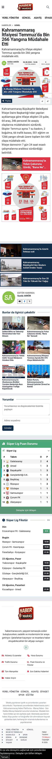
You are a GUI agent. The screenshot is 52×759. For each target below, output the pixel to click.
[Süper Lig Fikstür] (48, 520)
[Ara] (47, 7)
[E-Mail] (19, 301)
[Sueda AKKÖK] (8, 297)
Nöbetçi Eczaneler (13, 655)
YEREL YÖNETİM (10, 17)
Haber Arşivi (10, 678)
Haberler (6, 25)
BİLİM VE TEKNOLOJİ (13, 732)
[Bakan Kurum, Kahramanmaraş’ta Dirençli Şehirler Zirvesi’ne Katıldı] (38, 371)
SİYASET (44, 691)
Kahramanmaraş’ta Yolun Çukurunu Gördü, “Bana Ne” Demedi (38, 333)
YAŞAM (8, 742)
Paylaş (8, 101)
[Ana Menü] (3, 7)
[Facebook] (24, 301)
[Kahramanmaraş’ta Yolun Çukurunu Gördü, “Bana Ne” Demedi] (38, 323)
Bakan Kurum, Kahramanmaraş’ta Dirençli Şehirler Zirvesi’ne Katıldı (38, 383)
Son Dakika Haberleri (39, 671)
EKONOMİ (23, 737)
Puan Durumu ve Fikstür (36, 663)
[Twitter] (29, 301)
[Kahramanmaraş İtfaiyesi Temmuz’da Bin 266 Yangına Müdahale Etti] (26, 82)
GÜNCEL (26, 17)
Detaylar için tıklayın (26, 510)
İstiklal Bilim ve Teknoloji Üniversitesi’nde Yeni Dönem (12, 333)
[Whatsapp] (26, 647)
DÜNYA (8, 737)
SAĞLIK (23, 740)
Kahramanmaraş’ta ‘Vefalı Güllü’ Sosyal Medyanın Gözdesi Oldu (13, 358)
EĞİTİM (29, 695)
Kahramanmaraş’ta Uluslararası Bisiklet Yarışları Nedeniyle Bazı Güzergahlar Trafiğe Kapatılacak (12, 384)
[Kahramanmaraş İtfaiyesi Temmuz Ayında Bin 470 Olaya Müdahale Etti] (38, 347)
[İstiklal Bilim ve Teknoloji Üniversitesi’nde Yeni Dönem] (13, 323)
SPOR (21, 695)
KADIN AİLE (10, 735)
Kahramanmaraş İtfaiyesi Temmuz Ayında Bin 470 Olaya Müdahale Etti (38, 358)
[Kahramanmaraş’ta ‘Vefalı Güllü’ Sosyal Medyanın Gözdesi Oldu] (13, 347)
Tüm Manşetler (11, 671)
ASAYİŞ (37, 17)
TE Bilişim (45, 737)
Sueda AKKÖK (24, 295)
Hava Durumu (37, 655)
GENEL (17, 25)
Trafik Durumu (11, 662)
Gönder (8, 428)
